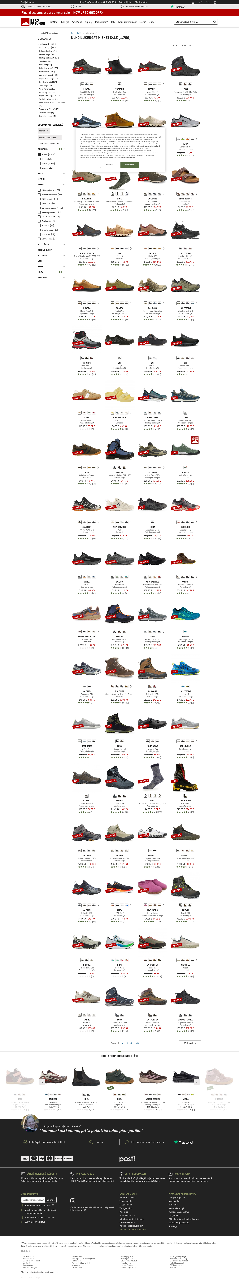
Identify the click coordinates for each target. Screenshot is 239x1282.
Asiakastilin (174, 1201)
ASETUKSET (109, 165)
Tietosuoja (139, 1219)
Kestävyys (174, 1226)
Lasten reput (77, 1267)
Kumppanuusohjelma (179, 1212)
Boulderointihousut (129, 1261)
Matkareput (76, 1261)
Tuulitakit (26, 1263)
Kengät (65, 21)
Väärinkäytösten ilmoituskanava (184, 1219)
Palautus (123, 1212)
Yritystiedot (174, 1215)
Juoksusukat (28, 1265)
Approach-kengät (30, 1267)
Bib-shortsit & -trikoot (179, 1261)
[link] (51, 32)
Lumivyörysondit (128, 1265)
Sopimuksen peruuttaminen (132, 1229)
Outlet (152, 21)
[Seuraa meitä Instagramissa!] (74, 1201)
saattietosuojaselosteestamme (124, 157)
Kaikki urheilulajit (127, 21)
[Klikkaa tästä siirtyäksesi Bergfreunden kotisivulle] (34, 21)
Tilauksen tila (125, 1201)
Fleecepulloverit (29, 1258)
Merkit (142, 21)
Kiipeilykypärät (127, 1256)
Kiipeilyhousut (127, 1258)
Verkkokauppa (27, 2)
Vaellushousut (28, 1256)
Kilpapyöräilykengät (178, 1256)
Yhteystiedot (125, 1208)
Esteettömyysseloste (179, 1222)
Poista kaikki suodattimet (48, 143)
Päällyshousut (176, 1265)
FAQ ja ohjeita (125, 1204)
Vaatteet (54, 21)
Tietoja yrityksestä (177, 1197)
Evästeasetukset (127, 1222)
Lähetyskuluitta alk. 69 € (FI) (39, 6)
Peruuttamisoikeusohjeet (131, 1225)
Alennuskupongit (177, 1208)
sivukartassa (52, 1272)
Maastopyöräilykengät (179, 1258)
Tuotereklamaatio (127, 1215)
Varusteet (77, 21)
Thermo (173, 1267)
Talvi (113, 21)
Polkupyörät (101, 21)
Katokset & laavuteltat (81, 1263)
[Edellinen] (141, 84)
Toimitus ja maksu (127, 1197)
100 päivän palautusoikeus (136, 6)
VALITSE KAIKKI (130, 165)
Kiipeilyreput (126, 1263)
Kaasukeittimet (78, 1265)
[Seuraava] (164, 84)
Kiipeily (88, 21)
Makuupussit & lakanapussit (83, 1258)
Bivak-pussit (77, 1256)
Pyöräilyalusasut (177, 1263)
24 (137, 1043)
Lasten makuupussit (31, 1261)
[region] (120, 150)
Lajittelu (174, 45)
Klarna (78, 6)
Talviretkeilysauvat (128, 1267)
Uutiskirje (173, 1204)
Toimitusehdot (126, 1219)
